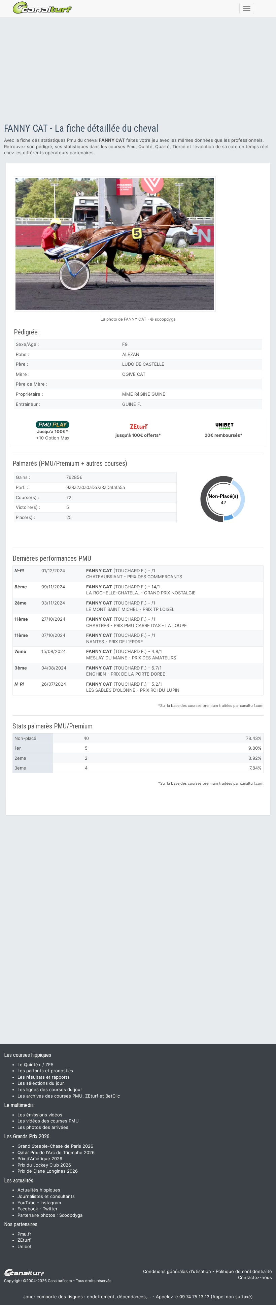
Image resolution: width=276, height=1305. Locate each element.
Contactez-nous (255, 1277)
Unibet (25, 1246)
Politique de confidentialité (244, 1271)
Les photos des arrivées (43, 1127)
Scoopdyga (70, 1215)
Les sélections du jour (41, 1083)
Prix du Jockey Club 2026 (44, 1165)
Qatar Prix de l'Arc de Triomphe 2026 (56, 1152)
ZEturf (24, 1240)
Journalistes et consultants (46, 1196)
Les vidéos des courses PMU (48, 1120)
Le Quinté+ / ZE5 (36, 1064)
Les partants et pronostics (45, 1070)
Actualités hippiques (39, 1190)
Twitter (50, 1208)
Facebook (28, 1208)
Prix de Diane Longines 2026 (48, 1171)
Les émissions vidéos (40, 1114)
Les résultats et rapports (44, 1077)
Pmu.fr (24, 1234)
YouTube (27, 1202)
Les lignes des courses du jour (50, 1089)
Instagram (50, 1202)
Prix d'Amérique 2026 (40, 1158)
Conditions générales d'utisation (177, 1271)
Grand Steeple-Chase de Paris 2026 (55, 1146)
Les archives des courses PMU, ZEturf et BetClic (69, 1096)
